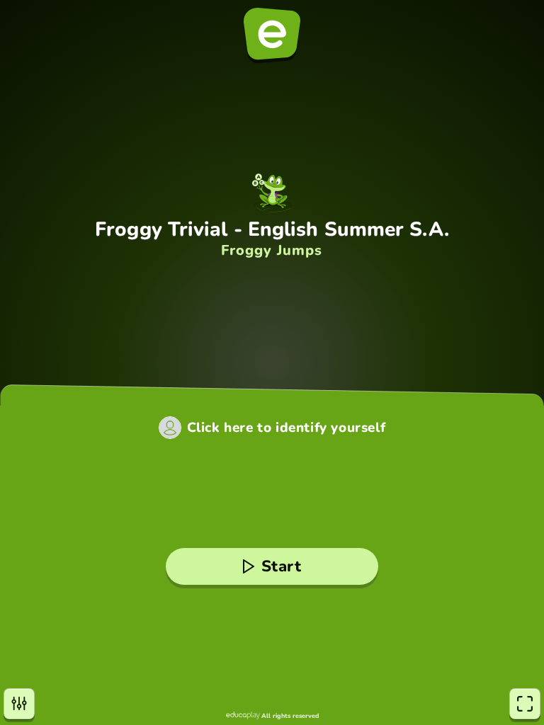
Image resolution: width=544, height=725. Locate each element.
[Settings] (19, 703)
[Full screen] (524, 703)
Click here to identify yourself (286, 428)
